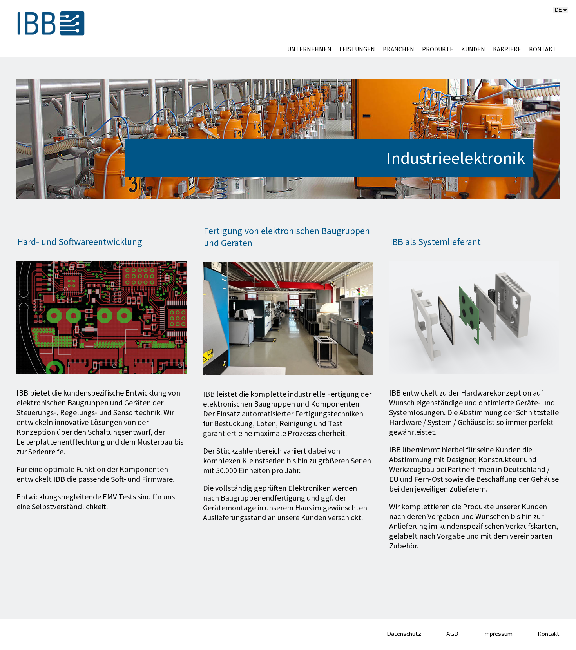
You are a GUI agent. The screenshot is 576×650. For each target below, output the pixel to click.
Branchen (398, 49)
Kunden (473, 49)
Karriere (507, 49)
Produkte (437, 49)
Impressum (498, 633)
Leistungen (357, 49)
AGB (453, 633)
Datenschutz (405, 633)
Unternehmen (309, 49)
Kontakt (542, 49)
